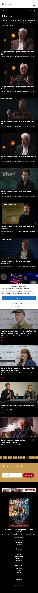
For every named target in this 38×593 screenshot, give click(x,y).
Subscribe (28, 475)
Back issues (19, 542)
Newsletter (19, 579)
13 (33, 457)
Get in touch (19, 560)
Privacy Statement (22, 306)
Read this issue (19, 540)
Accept (19, 298)
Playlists (19, 554)
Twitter (19, 570)
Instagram (19, 568)
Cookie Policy (14, 306)
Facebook (19, 575)
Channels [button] (29, 4)
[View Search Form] (3, 11)
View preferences (19, 303)
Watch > (3, 59)
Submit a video (19, 556)
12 (30, 457)
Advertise (19, 558)
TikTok (19, 577)
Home (19, 552)
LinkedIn (19, 572)
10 (24, 457)
